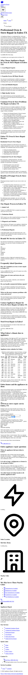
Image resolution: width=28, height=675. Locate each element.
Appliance (3, 414)
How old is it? (6, 417)
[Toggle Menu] (2, 17)
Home (5, 20)
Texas (9, 20)
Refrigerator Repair (9, 632)
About (6, 647)
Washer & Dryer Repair (11, 638)
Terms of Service (9, 653)
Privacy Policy (8, 651)
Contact (7, 649)
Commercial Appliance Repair (12, 630)
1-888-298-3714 (6, 443)
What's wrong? (4, 415)
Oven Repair (8, 634)
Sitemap (21, 673)
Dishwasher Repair (9, 636)
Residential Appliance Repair (12, 628)
